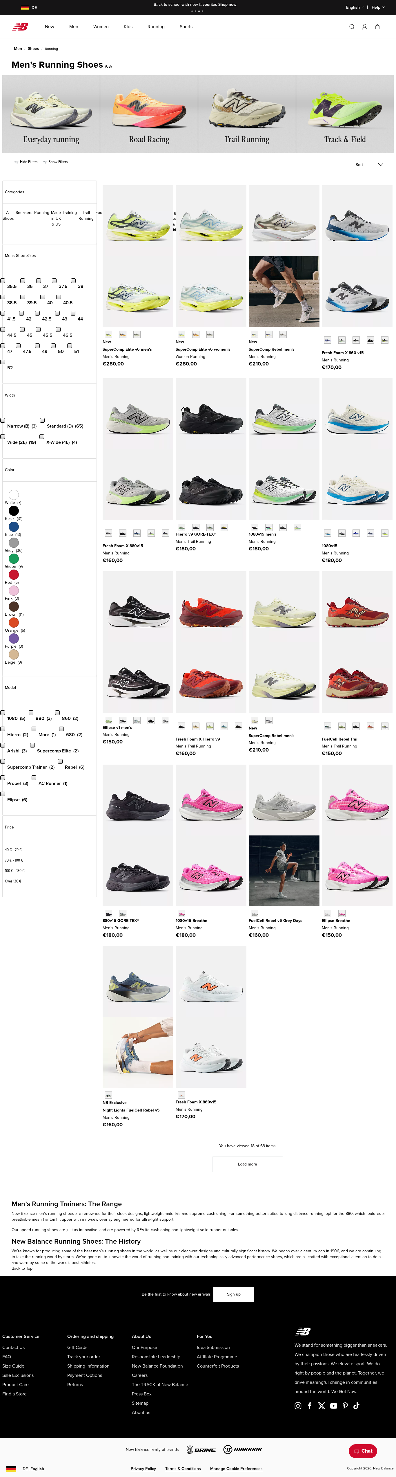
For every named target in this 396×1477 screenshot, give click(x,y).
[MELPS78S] (108, 720)
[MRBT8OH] (328, 726)
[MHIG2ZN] (224, 527)
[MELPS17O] (165, 720)
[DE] (22, 8)
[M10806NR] (269, 527)
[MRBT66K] (342, 726)
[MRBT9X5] (370, 726)
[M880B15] (108, 533)
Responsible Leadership (156, 1357)
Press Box (142, 1394)
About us (141, 1412)
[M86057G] (370, 340)
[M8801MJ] (165, 533)
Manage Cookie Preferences (236, 1468)
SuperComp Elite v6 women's (203, 349)
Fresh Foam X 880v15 (123, 545)
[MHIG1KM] (210, 527)
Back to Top (22, 1268)
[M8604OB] (385, 340)
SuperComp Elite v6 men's (127, 349)
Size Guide (13, 1366)
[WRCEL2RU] (196, 334)
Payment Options (84, 1375)
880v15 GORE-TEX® (121, 920)
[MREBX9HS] (269, 720)
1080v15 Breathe (191, 920)
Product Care (15, 1385)
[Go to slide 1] (193, 11)
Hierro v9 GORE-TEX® (196, 534)
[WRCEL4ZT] (210, 334)
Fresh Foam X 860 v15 (343, 352)
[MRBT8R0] (356, 726)
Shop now (227, 4)
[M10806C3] (181, 913)
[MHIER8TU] (238, 726)
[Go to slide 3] (199, 11)
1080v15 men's (263, 534)
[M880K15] (123, 533)
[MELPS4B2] (137, 720)
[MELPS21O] (151, 720)
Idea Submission (213, 1347)
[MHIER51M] (210, 726)
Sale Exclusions (18, 1375)
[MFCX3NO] (254, 913)
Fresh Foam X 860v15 (196, 1102)
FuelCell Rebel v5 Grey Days (275, 920)
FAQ (6, 1357)
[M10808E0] (328, 533)
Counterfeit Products (218, 1366)
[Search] (352, 26)
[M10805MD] (283, 527)
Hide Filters (28, 161)
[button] (364, 26)
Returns (75, 1385)
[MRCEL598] (108, 334)
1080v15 (329, 545)
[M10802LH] (356, 533)
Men (18, 48)
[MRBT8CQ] (385, 726)
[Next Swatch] (178, 735)
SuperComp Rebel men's (272, 349)
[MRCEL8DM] (123, 334)
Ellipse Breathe (336, 920)
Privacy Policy (143, 1468)
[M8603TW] (342, 340)
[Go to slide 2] (196, 11)
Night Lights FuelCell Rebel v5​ (131, 1110)
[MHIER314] (224, 726)
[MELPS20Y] (123, 720)
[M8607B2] (328, 340)
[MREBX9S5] (283, 334)
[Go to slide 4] (203, 11)
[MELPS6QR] (342, 913)
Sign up (234, 1294)
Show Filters (58, 161)
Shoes (33, 48)
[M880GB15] (108, 913)
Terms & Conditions (183, 1468)
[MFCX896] (108, 1095)
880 (349, 1213)
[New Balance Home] (22, 27)
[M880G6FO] (123, 913)
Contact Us (13, 1347)
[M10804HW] (342, 533)
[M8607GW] (356, 340)
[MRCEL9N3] (137, 334)
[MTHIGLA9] (181, 527)
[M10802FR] (254, 527)
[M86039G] (181, 1095)
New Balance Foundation (157, 1366)
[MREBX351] (254, 334)
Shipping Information (88, 1366)
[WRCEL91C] (181, 334)
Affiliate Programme (217, 1357)
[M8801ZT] (151, 533)
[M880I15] (137, 533)
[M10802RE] (370, 533)
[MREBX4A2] (254, 720)
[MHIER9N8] (196, 726)
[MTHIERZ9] (181, 726)
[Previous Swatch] (324, 333)
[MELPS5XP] (328, 913)
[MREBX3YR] (269, 334)
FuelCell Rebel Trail (340, 739)
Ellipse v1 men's (117, 727)
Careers (140, 1375)
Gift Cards (77, 1347)
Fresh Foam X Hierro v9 (198, 739)
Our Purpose (144, 1347)
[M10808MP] (297, 527)
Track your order (83, 1357)
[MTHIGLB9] (196, 527)
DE (33, 1469)
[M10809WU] (385, 533)
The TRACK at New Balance (160, 1385)
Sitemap (140, 1403)
